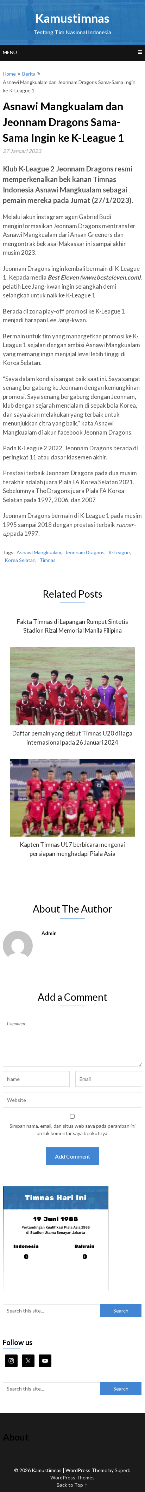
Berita (29, 74)
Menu (10, 52)
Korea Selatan (20, 560)
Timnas (47, 560)
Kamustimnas (72, 17)
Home (9, 74)
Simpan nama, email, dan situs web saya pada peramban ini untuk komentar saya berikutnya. (72, 1129)
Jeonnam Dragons (85, 552)
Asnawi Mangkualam (39, 552)
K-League (119, 552)
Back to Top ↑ (72, 1485)
